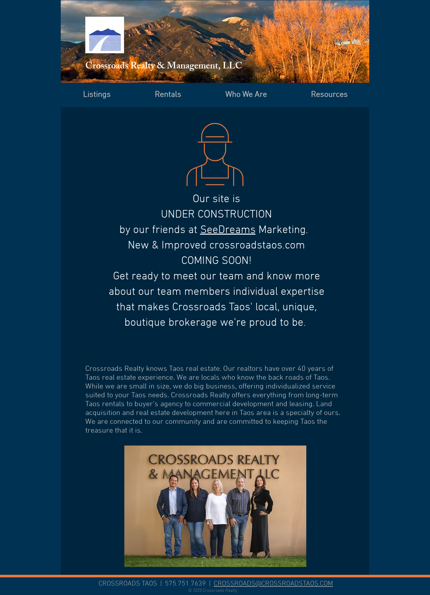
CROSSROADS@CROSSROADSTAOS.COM (273, 584)
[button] (329, 94)
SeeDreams (228, 230)
